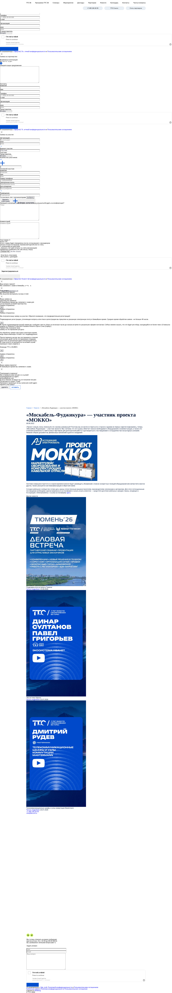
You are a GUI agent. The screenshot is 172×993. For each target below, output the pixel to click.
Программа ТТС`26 (42, 3)
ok (1, 307)
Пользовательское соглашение (75, 989)
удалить (4, 387)
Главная (29, 408)
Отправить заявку (9, 127)
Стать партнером (136, 8)
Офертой (17, 279)
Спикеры (56, 3)
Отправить (32, 985)
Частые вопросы (139, 3)
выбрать (30, 197)
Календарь (114, 3)
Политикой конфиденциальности (33, 51)
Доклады (80, 3)
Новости (103, 3)
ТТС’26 (28, 3)
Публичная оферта (33, 989)
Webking (37, 990)
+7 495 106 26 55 (92, 8)
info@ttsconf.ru (31, 813)
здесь (69, 493)
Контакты (125, 3)
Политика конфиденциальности (52, 989)
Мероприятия (68, 3)
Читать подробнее (33, 589)
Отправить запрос (9, 49)
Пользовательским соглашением (59, 51)
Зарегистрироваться (10, 276)
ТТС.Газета (114, 8)
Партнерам (92, 3)
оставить (15, 387)
